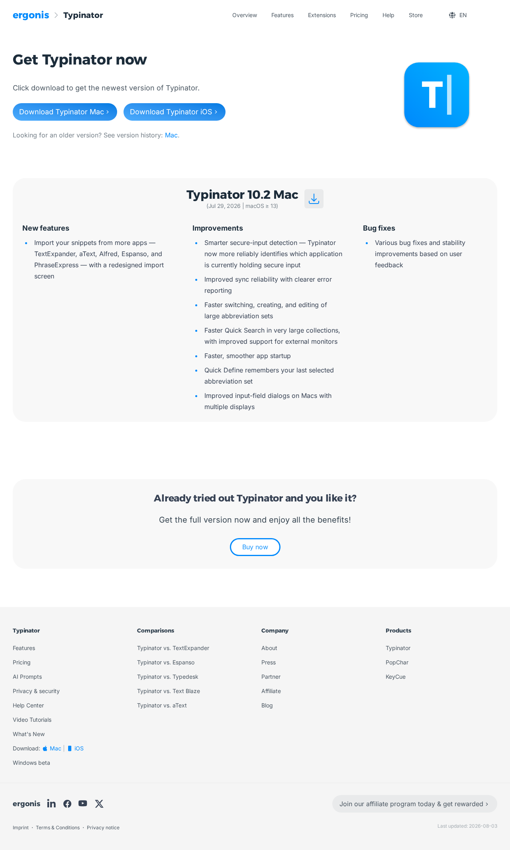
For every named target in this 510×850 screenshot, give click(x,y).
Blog (267, 705)
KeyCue (396, 676)
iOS (79, 748)
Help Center (28, 705)
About (269, 647)
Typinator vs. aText (162, 705)
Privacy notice (103, 827)
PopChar (397, 662)
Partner (270, 676)
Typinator (26, 630)
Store (416, 15)
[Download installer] (314, 198)
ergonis (26, 803)
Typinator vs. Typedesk (167, 676)
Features (282, 15)
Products (398, 630)
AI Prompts (27, 676)
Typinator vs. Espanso (165, 662)
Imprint (21, 827)
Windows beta (31, 762)
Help (388, 15)
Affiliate (271, 690)
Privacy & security (36, 690)
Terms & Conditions (58, 827)
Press (268, 662)
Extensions (322, 15)
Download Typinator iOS (171, 112)
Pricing (359, 15)
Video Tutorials (32, 719)
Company (274, 630)
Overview (244, 15)
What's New (29, 734)
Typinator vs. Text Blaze (168, 690)
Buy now (255, 547)
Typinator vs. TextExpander (173, 647)
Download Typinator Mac (61, 112)
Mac (171, 135)
